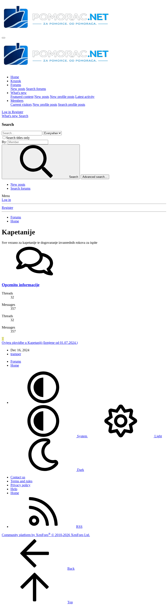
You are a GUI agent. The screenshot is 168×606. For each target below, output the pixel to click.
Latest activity (84, 97)
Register (7, 208)
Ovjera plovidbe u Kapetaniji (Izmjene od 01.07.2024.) (40, 343)
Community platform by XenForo (46, 535)
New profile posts (62, 97)
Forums (15, 85)
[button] (43, 402)
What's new (18, 93)
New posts (17, 89)
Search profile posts (71, 104)
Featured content (21, 97)
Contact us (17, 477)
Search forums (36, 89)
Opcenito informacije (20, 284)
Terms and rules (21, 481)
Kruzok (15, 81)
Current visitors (21, 104)
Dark (80, 470)
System (82, 436)
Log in (6, 200)
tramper (15, 354)
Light (158, 436)
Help (13, 489)
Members (16, 100)
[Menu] (3, 37)
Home (14, 77)
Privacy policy (20, 485)
